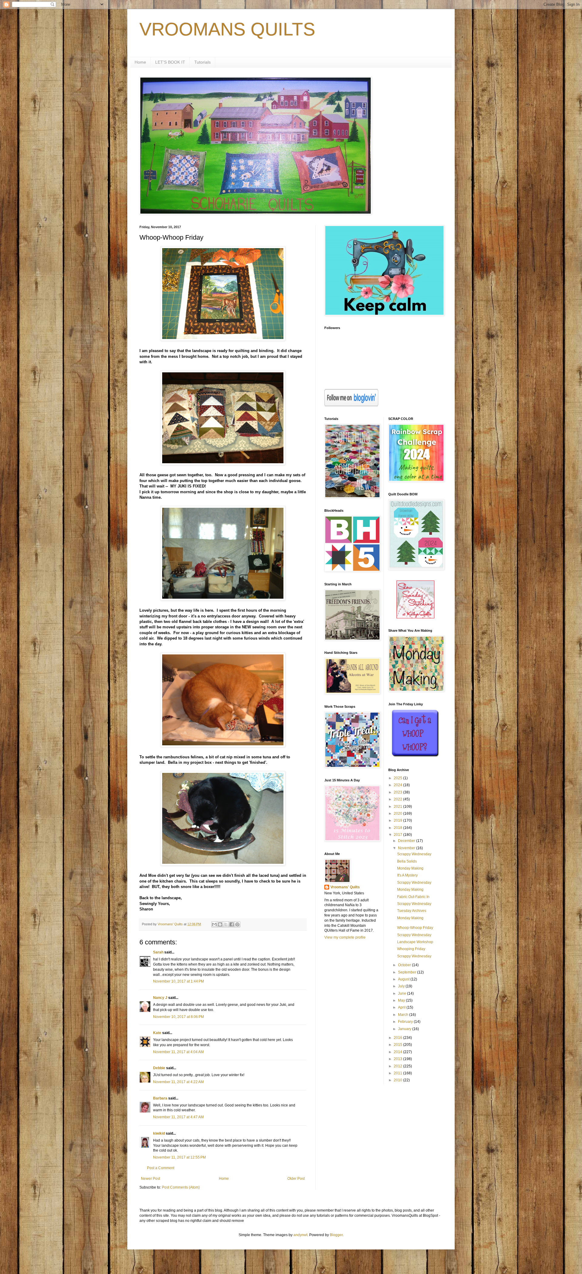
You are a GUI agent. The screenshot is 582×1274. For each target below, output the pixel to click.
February (406, 1022)
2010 (398, 1080)
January (405, 1029)
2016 (398, 1038)
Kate (157, 1033)
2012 (398, 1066)
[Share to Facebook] (232, 924)
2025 (398, 778)
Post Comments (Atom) (181, 1187)
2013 (398, 1059)
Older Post (296, 1178)
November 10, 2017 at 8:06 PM (178, 1017)
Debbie (159, 1068)
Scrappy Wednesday (414, 854)
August (404, 979)
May (402, 1000)
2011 (398, 1073)
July (402, 986)
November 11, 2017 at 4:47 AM (178, 1117)
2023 (398, 792)
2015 (398, 1045)
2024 (398, 785)
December (407, 841)
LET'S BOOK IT (170, 62)
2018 (398, 828)
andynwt (300, 1235)
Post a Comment (160, 1168)
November (407, 848)
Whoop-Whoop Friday (415, 928)
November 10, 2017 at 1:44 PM (178, 981)
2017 (398, 835)
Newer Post (150, 1178)
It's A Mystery (407, 875)
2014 (398, 1052)
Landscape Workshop (415, 942)
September (407, 972)
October (405, 965)
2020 (398, 813)
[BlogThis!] (220, 924)
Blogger (336, 1235)
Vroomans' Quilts (345, 887)
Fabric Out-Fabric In (413, 897)
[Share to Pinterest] (237, 924)
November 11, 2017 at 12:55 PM (179, 1157)
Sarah (158, 952)
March (403, 1015)
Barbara (160, 1098)
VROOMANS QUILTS (227, 29)
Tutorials (202, 62)
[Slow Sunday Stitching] (415, 617)
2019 (398, 820)
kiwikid (159, 1133)
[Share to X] (226, 924)
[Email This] (214, 924)
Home (140, 62)
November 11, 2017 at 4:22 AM (178, 1082)
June (402, 993)
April (402, 1007)
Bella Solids (407, 861)
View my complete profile (345, 937)
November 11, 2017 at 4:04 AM (178, 1052)
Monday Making (410, 868)
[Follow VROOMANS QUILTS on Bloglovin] (351, 405)
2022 (398, 799)
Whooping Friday (411, 949)
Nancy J (160, 998)
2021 (398, 806)
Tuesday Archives (411, 911)
